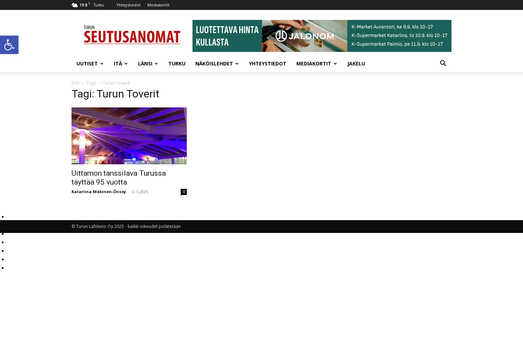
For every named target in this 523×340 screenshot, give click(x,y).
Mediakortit (158, 4)
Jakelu (356, 63)
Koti (75, 83)
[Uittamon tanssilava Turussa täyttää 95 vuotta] (129, 135)
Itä (118, 63)
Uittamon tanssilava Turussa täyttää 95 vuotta (119, 177)
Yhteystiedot (128, 4)
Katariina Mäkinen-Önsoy (99, 191)
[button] (9, 45)
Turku (176, 63)
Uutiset (87, 63)
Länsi (145, 63)
